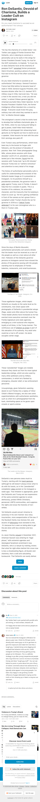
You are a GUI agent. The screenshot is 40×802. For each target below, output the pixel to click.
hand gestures (27, 481)
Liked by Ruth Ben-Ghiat (14, 617)
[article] (20, 717)
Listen (36, 30)
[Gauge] (35, 43)
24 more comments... (8, 697)
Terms (27, 786)
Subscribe (29, 3)
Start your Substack (15, 793)
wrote (13, 52)
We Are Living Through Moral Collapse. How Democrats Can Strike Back (14, 728)
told (29, 99)
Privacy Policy (21, 777)
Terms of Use (30, 773)
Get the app (29, 793)
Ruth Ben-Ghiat (11, 29)
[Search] (36, 707)
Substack (10, 798)
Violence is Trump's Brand (12, 712)
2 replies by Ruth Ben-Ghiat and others (20, 688)
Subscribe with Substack (21, 769)
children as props (22, 328)
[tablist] (10, 597)
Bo (7, 615)
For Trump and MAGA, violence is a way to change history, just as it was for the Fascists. (15, 716)
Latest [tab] (9, 707)
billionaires (14, 523)
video (13, 489)
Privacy (22, 786)
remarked (17, 68)
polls (3, 184)
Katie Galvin (10, 635)
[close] (34, 732)
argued (18, 535)
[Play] (5, 42)
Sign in (36, 3)
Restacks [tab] (14, 597)
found (24, 158)
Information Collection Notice (26, 775)
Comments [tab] (6, 597)
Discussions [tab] (16, 707)
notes (22, 115)
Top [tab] (4, 707)
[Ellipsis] (37, 615)
